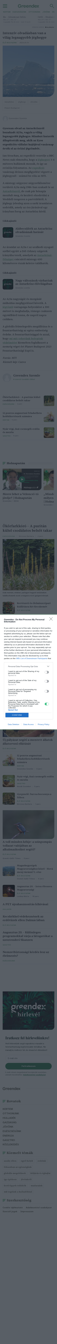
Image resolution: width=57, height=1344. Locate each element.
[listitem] (28, 666)
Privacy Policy (43, 724)
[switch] (47, 672)
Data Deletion (13, 724)
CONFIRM (17, 715)
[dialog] (28, 672)
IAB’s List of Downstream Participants (31, 658)
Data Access (28, 724)
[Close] (51, 619)
